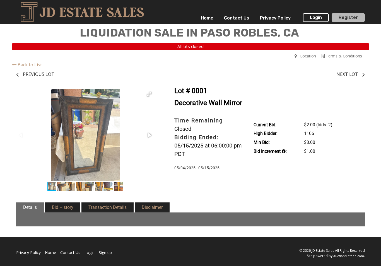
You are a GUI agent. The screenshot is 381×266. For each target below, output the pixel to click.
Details (30, 207)
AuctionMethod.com (348, 256)
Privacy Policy (275, 18)
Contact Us (236, 18)
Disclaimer (152, 207)
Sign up (105, 252)
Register (348, 17)
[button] (149, 94)
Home (207, 18)
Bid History (62, 207)
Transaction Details (107, 207)
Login (316, 17)
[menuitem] (207, 18)
